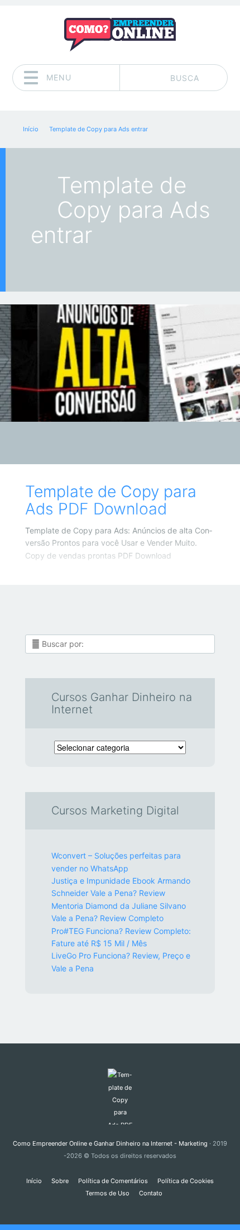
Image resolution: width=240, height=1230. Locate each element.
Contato (150, 1193)
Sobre (60, 1181)
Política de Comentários (113, 1181)
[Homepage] (120, 34)
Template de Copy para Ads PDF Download (110, 500)
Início (34, 1181)
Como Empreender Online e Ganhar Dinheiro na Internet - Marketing (110, 1143)
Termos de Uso (107, 1193)
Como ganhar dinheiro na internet (112, 446)
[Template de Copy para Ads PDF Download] (120, 363)
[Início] (119, 1096)
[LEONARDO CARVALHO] (141, 444)
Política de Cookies (185, 1181)
